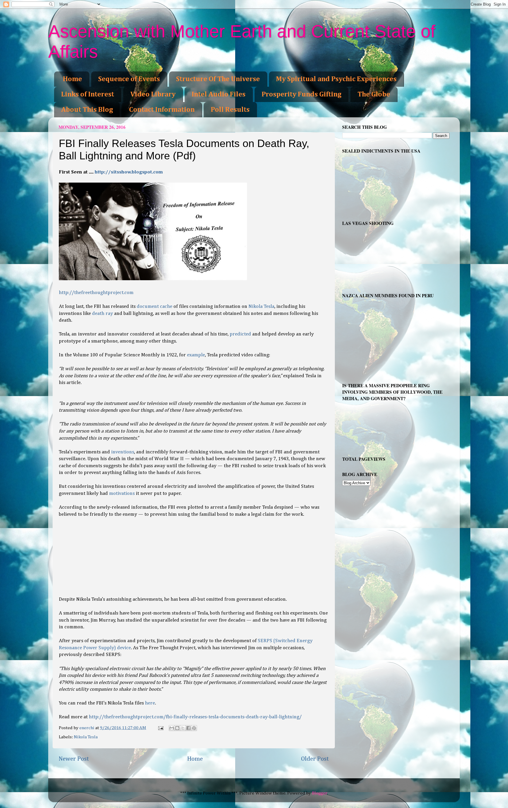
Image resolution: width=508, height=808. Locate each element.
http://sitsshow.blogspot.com (129, 172)
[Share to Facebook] (188, 728)
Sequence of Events (129, 79)
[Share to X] (183, 728)
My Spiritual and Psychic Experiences (336, 79)
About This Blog (87, 109)
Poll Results (230, 109)
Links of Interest (87, 94)
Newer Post (74, 759)
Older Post (315, 759)
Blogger (319, 793)
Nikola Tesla (86, 737)
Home (72, 79)
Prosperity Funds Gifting (301, 94)
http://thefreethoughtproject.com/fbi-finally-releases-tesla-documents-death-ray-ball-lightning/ (195, 716)
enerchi (87, 728)
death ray (102, 313)
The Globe (373, 94)
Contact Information (162, 109)
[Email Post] (160, 728)
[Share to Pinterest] (194, 728)
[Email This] (172, 728)
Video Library (153, 94)
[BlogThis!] (177, 728)
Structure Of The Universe (218, 79)
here (150, 703)
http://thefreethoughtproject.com (96, 292)
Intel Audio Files (218, 94)
